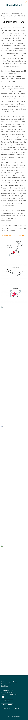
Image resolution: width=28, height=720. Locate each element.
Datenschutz (5, 708)
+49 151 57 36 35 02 (8, 692)
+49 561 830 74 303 (7, 690)
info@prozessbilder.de (9, 694)
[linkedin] (2, 696)
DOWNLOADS (7, 701)
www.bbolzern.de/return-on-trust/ (13, 236)
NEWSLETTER (7, 705)
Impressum (16, 708)
